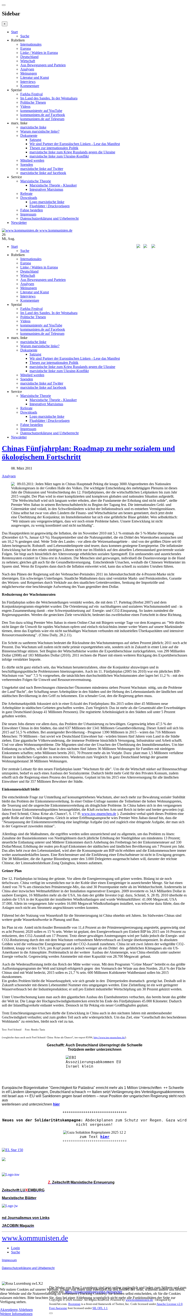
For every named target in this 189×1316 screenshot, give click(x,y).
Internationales (30, 44)
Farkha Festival (31, 94)
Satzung (35, 140)
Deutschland (29, 57)
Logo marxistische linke (47, 202)
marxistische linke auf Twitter (41, 169)
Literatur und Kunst (34, 77)
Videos (25, 106)
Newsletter (19, 223)
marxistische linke (33, 127)
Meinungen (28, 73)
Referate (26, 194)
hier (104, 1137)
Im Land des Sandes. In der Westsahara (48, 98)
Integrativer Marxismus (46, 189)
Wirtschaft (27, 61)
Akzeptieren (9, 1310)
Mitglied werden (32, 160)
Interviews (27, 82)
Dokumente (28, 135)
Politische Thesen (33, 102)
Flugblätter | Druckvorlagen (50, 206)
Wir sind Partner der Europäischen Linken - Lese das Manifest (75, 144)
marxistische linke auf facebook (43, 173)
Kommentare (29, 86)
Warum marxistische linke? (39, 131)
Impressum (28, 214)
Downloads (28, 198)
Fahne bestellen (31, 210)
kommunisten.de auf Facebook (42, 115)
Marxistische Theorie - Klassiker (53, 185)
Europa (25, 48)
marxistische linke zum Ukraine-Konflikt (59, 156)
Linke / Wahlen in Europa (39, 53)
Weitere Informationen (16, 1314)
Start (14, 32)
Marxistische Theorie (35, 181)
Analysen (27, 69)
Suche (24, 36)
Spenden (26, 164)
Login (15, 1248)
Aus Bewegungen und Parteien (43, 65)
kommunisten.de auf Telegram (42, 119)
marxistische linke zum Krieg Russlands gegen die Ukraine (72, 152)
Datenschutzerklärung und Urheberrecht (49, 218)
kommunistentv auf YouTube (41, 111)
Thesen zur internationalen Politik (54, 148)
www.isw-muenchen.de (99, 814)
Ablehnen (25, 1310)
